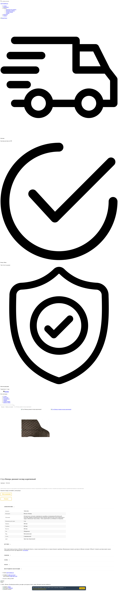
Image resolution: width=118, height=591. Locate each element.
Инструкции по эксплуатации (12, 568)
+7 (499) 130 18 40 (5, 1)
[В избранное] (114, 410)
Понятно (82, 588)
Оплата (5, 15)
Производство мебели (11, 9)
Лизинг (7, 13)
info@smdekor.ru (10, 572)
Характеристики (8, 506)
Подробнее (25, 550)
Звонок (9, 589)
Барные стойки (6, 402)
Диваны (5, 400)
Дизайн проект (9, 12)
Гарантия (6, 555)
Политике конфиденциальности (39, 588)
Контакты (5, 14)
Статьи (5, 5)
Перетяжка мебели (10, 10)
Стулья (4, 396)
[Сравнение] (116, 410)
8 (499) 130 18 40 (11, 575)
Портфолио (6, 7)
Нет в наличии (6, 494)
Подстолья (5, 397)
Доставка (6, 544)
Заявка (9, 586)
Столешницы (6, 398)
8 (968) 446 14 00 (13, 576)
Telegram (11, 588)
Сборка (6, 559)
